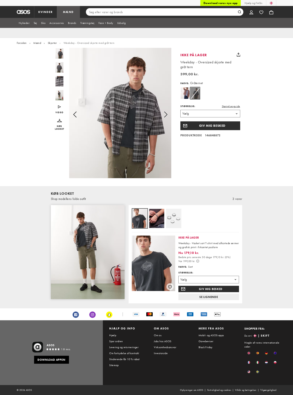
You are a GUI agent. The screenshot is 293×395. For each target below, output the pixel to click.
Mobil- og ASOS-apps (211, 335)
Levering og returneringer (124, 347)
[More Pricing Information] (197, 261)
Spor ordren (116, 341)
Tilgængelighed (268, 390)
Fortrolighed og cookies (219, 390)
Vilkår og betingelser (245, 390)
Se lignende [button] (208, 297)
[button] (59, 124)
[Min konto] (251, 12)
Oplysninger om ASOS (191, 390)
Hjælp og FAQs (253, 3)
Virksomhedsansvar (165, 347)
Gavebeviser (206, 341)
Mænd (37, 43)
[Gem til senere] (170, 286)
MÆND (68, 12)
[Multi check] (185, 93)
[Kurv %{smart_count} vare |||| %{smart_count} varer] (271, 12)
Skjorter (52, 43)
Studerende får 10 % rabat (124, 359)
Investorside (161, 353)
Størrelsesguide (231, 106)
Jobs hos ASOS (162, 341)
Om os (157, 335)
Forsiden (22, 43)
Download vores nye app (221, 3)
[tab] (24, 23)
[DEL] (238, 54)
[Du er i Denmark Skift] (271, 3)
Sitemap (114, 365)
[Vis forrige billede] (79, 114)
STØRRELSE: (187, 106)
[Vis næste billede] (161, 114)
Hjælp (112, 335)
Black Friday (205, 347)
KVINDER (45, 12)
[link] (195, 93)
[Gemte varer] (261, 12)
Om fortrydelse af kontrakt (124, 353)
